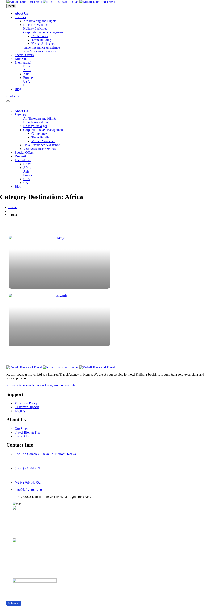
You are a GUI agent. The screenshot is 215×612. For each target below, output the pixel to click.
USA (26, 81)
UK (25, 85)
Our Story (21, 428)
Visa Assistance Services (39, 51)
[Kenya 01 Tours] (107, 262)
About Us (21, 13)
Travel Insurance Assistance (41, 47)
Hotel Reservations (35, 24)
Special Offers (24, 55)
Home (12, 207)
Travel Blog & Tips (27, 432)
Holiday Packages (35, 28)
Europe (28, 77)
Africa (27, 70)
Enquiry (20, 411)
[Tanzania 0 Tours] (107, 320)
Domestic (21, 59)
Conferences (39, 36)
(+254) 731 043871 (28, 468)
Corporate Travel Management (43, 32)
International (23, 62)
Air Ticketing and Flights (39, 21)
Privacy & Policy (26, 403)
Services (20, 17)
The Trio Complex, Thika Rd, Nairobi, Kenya (45, 454)
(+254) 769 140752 (28, 482)
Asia (26, 74)
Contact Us (22, 436)
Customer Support (27, 407)
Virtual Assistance (43, 43)
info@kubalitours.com (29, 489)
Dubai (27, 66)
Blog (18, 89)
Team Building (41, 40)
